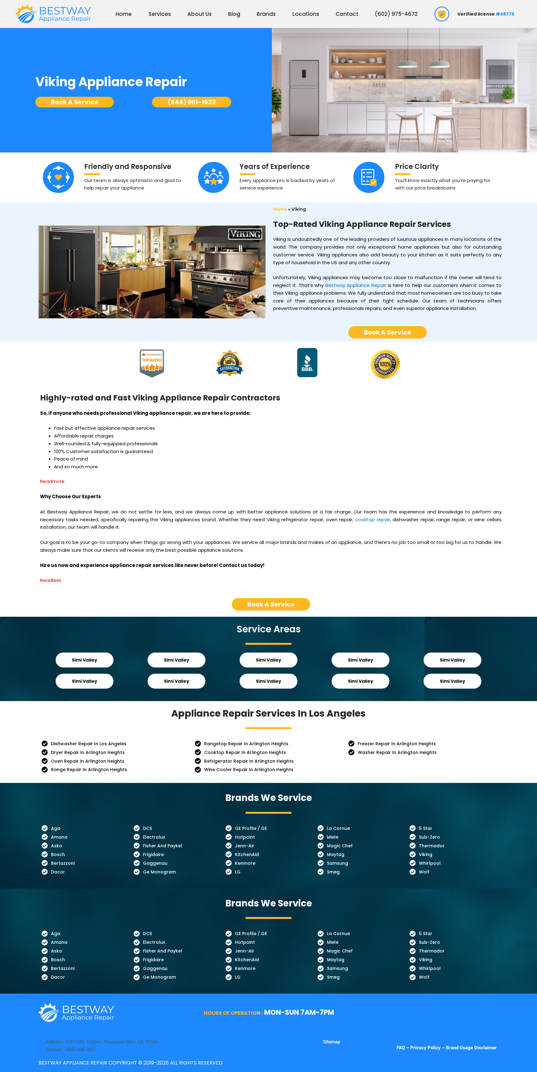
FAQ (401, 1048)
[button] (84, 660)
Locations (305, 14)
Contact (347, 14)
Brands (266, 14)
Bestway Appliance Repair (355, 285)
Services (160, 14)
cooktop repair (372, 519)
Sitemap (331, 1042)
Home (124, 14)
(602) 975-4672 (396, 14)
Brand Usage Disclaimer (471, 1048)
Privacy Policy (425, 1048)
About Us (199, 14)
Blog (234, 14)
